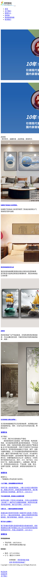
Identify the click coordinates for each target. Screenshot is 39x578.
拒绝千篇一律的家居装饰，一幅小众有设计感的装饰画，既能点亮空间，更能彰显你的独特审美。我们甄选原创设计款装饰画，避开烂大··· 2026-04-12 (19, 490)
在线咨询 (4, 574)
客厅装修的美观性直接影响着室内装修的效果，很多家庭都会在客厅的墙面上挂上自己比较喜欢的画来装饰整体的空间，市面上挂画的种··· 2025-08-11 (19, 528)
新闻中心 (8, 13)
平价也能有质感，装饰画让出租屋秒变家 (12, 496)
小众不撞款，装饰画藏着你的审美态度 (12, 483)
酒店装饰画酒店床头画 (7, 267)
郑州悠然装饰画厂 (19, 562)
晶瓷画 (7, 15)
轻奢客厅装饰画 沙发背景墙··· (9, 205)
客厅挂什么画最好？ (6, 521)
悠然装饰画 (22, 560)
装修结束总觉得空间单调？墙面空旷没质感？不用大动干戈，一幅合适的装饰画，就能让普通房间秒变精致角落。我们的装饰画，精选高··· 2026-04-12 (19, 515)
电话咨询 (4, 572)
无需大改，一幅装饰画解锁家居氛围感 (12, 509)
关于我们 (8, 11)
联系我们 (8, 19)
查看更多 (4, 432)
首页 (6, 9)
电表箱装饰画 (9, 17)
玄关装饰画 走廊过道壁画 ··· (9, 419)
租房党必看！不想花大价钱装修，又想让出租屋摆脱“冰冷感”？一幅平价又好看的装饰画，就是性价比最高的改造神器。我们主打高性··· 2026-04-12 (19, 502)
